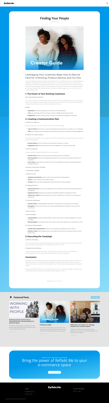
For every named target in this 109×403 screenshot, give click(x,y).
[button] (107, 3)
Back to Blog (95, 297)
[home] (9, 3)
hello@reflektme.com (30, 391)
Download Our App (54, 372)
